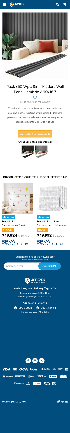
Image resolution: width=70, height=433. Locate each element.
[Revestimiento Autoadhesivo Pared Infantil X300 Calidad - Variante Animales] (17, 198)
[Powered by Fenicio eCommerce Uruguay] (62, 401)
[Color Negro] (28, 152)
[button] (57, 4)
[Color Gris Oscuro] (41, 152)
